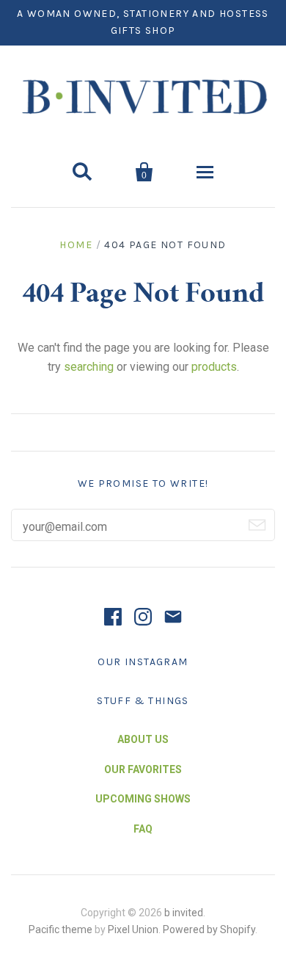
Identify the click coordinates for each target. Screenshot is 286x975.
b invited (183, 912)
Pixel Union (133, 929)
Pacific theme (60, 929)
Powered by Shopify (209, 929)
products (214, 367)
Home (75, 245)
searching (89, 367)
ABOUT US (143, 739)
